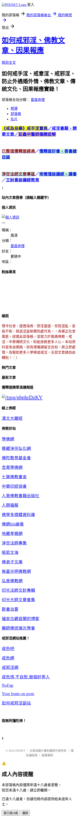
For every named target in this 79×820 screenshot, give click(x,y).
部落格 (16, 114)
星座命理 (38, 100)
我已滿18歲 (11, 813)
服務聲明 (47, 755)
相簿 (14, 108)
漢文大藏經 (12, 418)
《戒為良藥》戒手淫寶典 (27, 128)
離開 (25, 813)
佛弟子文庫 (12, 562)
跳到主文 (9, 62)
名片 (14, 119)
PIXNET (20, 750)
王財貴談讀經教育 (22, 180)
